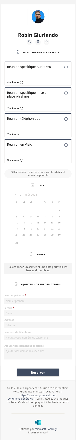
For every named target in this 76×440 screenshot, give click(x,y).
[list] (38, 113)
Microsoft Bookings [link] (46, 429)
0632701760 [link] (53, 391)
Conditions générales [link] (20, 398)
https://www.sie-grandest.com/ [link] (38, 395)
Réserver (38, 372)
